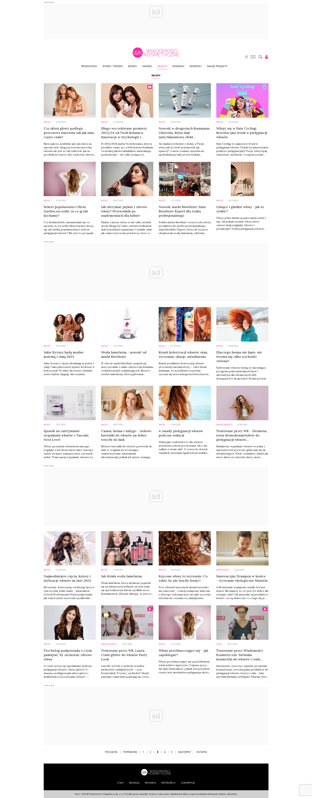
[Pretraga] (260, 57)
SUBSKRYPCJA (188, 782)
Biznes (132, 66)
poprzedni (130, 752)
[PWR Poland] (156, 772)
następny (184, 752)
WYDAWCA (150, 782)
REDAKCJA (134, 782)
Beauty (162, 66)
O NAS (120, 782)
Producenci (89, 66)
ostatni (201, 752)
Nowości (196, 66)
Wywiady (178, 66)
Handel (147, 66)
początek (111, 752)
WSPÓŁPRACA (168, 782)
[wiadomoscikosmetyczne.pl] (156, 52)
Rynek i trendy (113, 66)
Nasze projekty (217, 66)
